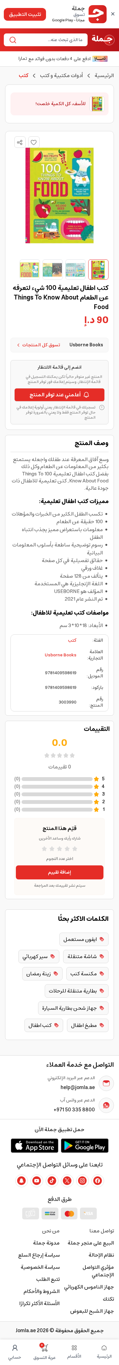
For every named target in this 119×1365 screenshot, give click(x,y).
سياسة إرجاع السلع (39, 1255)
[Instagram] (82, 1180)
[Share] (19, 142)
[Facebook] (97, 1180)
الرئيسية (104, 75)
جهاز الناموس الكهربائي (89, 1287)
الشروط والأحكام (41, 1291)
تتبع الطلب (48, 1279)
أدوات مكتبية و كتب (61, 75)
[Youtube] (36, 1180)
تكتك (108, 1299)
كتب (72, 640)
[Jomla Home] (103, 39)
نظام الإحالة (101, 1255)
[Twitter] (67, 1180)
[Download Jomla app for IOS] (34, 1145)
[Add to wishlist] (34, 142)
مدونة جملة (46, 1243)
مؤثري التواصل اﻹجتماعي (98, 1271)
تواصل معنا (101, 1231)
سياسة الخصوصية (40, 1267)
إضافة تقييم (59, 872)
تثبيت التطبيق (25, 14)
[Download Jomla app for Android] (85, 1145)
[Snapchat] (21, 1180)
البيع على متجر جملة (91, 1243)
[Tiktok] (52, 1180)
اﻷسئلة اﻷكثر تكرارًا (39, 1303)
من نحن (51, 1231)
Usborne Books (60, 655)
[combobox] (51, 40)
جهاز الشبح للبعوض (92, 1311)
